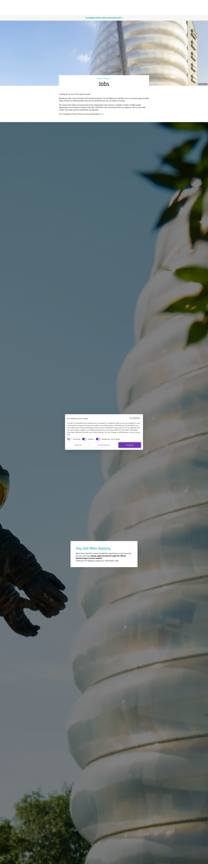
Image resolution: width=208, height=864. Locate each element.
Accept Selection (104, 445)
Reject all (78, 445)
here (102, 114)
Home (99, 78)
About (106, 78)
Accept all (129, 445)
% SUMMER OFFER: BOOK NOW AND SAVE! (103, 18)
